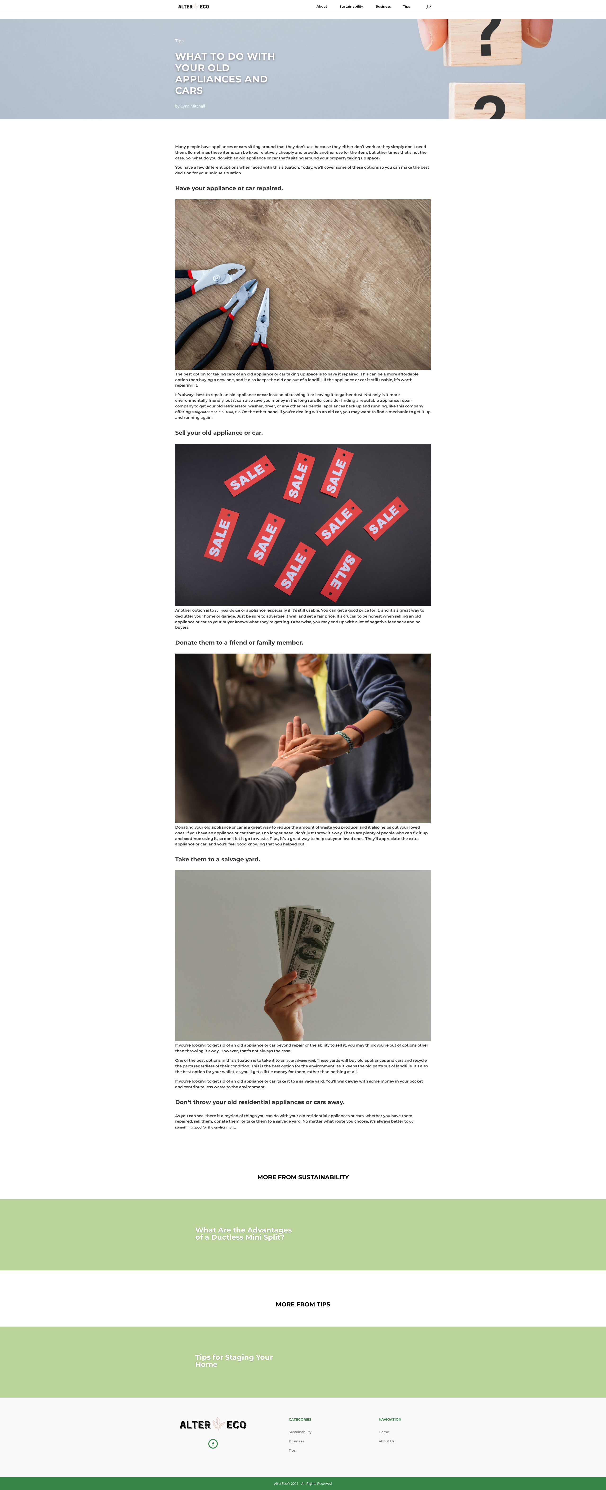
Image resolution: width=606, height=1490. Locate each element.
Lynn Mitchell (193, 106)
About (321, 7)
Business (383, 7)
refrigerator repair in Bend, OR (216, 412)
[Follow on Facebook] (213, 1444)
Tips (406, 7)
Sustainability (351, 7)
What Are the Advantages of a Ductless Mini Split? (243, 1234)
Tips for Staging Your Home (234, 1361)
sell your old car (227, 610)
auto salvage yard (300, 1060)
